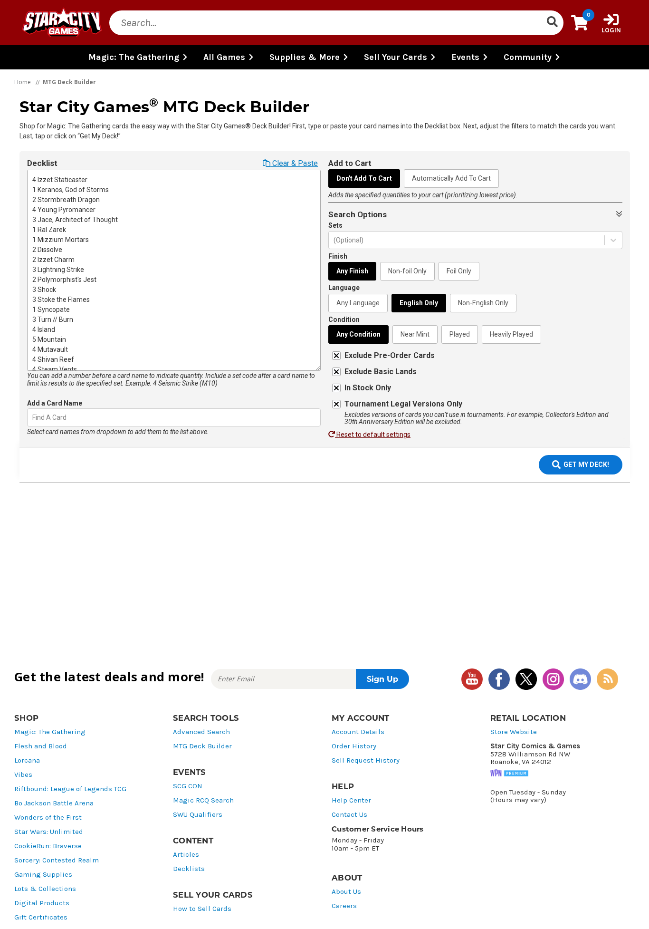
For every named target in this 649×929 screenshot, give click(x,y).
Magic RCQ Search (203, 800)
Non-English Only (483, 303)
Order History (354, 746)
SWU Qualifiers (197, 815)
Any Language (358, 303)
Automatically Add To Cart (451, 178)
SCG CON (187, 786)
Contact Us (349, 815)
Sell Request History (366, 760)
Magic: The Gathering (50, 732)
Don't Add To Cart (364, 178)
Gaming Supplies (43, 875)
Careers (344, 906)
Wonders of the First (48, 817)
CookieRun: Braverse (48, 846)
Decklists (189, 869)
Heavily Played (511, 334)
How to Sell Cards (202, 909)
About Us (346, 892)
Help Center (351, 800)
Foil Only (459, 271)
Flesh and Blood (40, 746)
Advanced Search (201, 732)
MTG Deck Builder (202, 746)
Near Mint (415, 334)
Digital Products (41, 903)
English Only (419, 303)
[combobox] (33, 418)
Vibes (23, 775)
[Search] (552, 22)
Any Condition (358, 334)
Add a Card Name (54, 403)
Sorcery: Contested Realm (56, 860)
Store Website (513, 732)
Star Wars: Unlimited (48, 832)
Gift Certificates (40, 917)
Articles (186, 855)
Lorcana (27, 760)
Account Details (358, 732)
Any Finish (352, 271)
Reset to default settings (372, 434)
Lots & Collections (45, 889)
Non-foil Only (407, 271)
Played (459, 334)
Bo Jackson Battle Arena (54, 803)
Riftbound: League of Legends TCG (70, 789)
